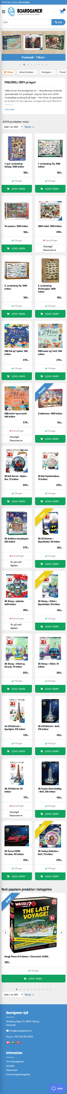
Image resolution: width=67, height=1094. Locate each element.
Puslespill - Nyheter (33, 57)
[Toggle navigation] (3, 12)
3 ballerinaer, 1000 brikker (50, 413)
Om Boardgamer (15, 1061)
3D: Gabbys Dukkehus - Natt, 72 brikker (48, 853)
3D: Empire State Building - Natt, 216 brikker (49, 790)
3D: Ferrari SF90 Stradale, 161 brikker (14, 853)
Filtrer (10, 72)
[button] (20, 64)
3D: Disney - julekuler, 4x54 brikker (14, 603)
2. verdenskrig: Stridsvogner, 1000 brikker (47, 288)
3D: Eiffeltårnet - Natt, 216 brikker (49, 728)
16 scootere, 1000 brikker (16, 226)
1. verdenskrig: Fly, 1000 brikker (49, 165)
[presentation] (5, 932)
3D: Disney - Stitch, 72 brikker (48, 665)
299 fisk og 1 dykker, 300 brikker (16, 353)
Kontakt (10, 1065)
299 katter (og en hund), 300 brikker (16, 415)
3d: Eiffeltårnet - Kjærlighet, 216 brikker (15, 728)
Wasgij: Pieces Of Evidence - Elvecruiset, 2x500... (27, 956)
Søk (59, 22)
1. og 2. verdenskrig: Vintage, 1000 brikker (14, 165)
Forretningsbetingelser (18, 1074)
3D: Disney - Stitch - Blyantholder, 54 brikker (49, 603)
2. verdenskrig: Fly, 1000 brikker (16, 287)
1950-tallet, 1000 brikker (50, 226)
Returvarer (11, 1070)
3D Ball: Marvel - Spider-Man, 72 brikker (16, 478)
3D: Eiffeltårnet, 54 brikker (14, 790)
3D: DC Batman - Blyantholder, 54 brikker (49, 540)
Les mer (9, 109)
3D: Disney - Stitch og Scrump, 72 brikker (15, 665)
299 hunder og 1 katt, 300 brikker (50, 353)
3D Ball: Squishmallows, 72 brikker (49, 478)
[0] (62, 11)
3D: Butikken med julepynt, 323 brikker (17, 540)
